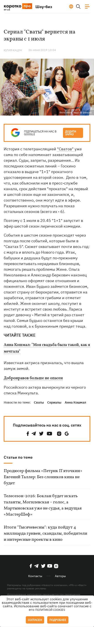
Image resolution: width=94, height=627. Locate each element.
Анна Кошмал (75, 402)
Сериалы (54, 402)
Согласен (35, 620)
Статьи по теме (18, 457)
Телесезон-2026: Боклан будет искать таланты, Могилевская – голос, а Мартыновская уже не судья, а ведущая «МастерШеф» (43, 505)
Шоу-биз (43, 6)
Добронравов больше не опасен (33, 378)
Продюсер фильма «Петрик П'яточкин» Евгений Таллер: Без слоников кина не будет (43, 477)
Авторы (60, 576)
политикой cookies (50, 609)
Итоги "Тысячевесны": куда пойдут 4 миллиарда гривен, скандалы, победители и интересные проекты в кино (45, 533)
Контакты (35, 576)
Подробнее (57, 620)
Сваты (39, 402)
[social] (28, 433)
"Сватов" (65, 148)
